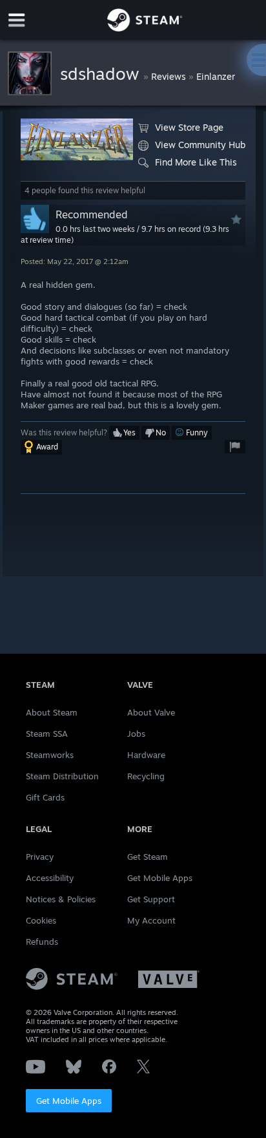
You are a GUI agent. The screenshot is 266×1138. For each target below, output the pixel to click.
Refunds (42, 941)
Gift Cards (45, 797)
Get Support (151, 899)
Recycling (146, 776)
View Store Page (189, 127)
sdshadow (101, 73)
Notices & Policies (61, 899)
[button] (124, 433)
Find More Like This (196, 161)
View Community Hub (200, 144)
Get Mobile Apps (68, 1100)
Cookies (41, 920)
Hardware (146, 755)
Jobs (136, 733)
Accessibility (50, 878)
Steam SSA (47, 733)
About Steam (51, 712)
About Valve (151, 712)
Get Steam (147, 856)
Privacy (40, 856)
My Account (151, 920)
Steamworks (50, 755)
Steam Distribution (62, 776)
